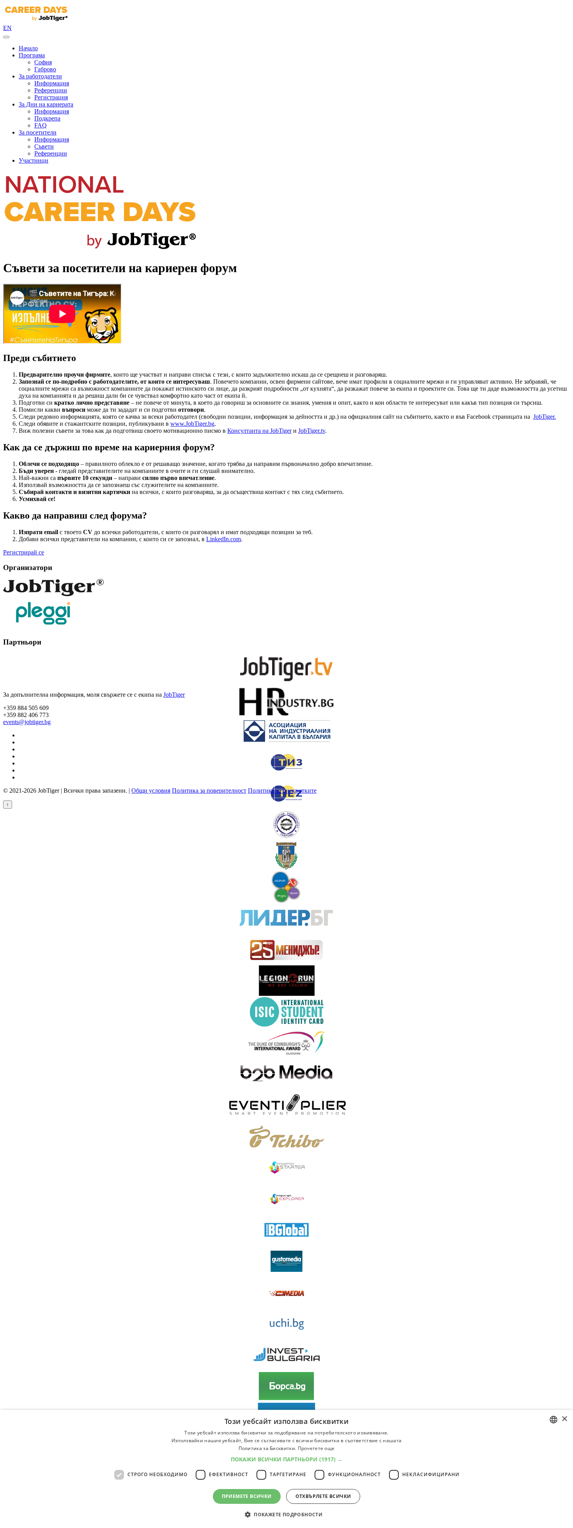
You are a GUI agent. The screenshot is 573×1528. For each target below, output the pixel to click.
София (43, 62)
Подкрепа (47, 118)
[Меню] (6, 37)
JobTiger (174, 694)
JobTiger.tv (311, 430)
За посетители (38, 132)
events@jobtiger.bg (27, 722)
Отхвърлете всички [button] (323, 1496)
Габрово (45, 69)
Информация (51, 83)
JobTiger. (544, 416)
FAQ (40, 125)
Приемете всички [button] (247, 1496)
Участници (33, 160)
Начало (28, 48)
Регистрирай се (23, 552)
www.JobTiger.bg (192, 423)
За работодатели (40, 76)
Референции (50, 90)
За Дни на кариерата (46, 104)
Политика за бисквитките (282, 790)
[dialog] (286, 1469)
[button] (287, 1459)
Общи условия (150, 790)
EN (7, 28)
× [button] (564, 1419)
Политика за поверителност (209, 790)
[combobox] (553, 1420)
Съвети (44, 146)
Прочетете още (316, 1448)
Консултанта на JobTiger (259, 430)
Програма (32, 55)
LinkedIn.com (223, 539)
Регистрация (51, 97)
